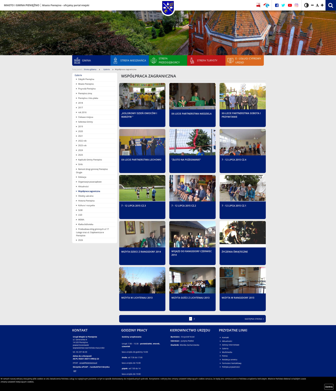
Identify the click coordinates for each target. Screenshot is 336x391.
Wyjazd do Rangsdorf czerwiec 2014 (191, 253)
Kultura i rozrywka (86, 205)
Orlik (80, 164)
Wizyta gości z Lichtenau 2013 (190, 297)
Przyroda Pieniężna (87, 88)
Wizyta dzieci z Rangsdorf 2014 (141, 251)
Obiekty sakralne (85, 196)
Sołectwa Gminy (85, 121)
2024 (80, 150)
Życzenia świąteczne (235, 251)
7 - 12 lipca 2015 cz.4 (234, 159)
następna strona (254, 319)
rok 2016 (82, 112)
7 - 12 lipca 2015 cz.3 (133, 205)
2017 (80, 107)
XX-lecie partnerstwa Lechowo (141, 159)
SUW (80, 210)
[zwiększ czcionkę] (322, 5)
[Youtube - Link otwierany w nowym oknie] (290, 5)
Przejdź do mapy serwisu (17, 81)
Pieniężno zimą (85, 93)
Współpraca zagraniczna (89, 191)
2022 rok (82, 140)
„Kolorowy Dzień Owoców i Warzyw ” (139, 115)
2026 (80, 240)
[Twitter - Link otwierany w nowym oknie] (283, 5)
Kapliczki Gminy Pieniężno (90, 159)
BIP (75, 371)
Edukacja (82, 177)
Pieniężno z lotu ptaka (88, 98)
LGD (80, 215)
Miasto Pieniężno (86, 84)
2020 (80, 131)
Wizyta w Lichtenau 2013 (137, 297)
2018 (80, 102)
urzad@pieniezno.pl (88, 363)
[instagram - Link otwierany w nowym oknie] (296, 5)
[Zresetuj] (317, 5)
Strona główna (90, 69)
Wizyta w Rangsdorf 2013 (238, 297)
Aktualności (83, 186)
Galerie (106, 69)
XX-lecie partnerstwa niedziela (191, 113)
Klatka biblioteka (85, 224)
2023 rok (82, 145)
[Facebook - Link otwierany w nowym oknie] (277, 5)
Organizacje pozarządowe (89, 181)
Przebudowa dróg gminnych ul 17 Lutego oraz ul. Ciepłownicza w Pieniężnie (92, 232)
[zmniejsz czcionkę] (312, 5)
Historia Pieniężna (86, 200)
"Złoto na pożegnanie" (186, 159)
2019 (80, 126)
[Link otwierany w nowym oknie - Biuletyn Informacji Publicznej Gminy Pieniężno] (258, 5)
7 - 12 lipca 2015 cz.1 (234, 205)
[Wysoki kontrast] (306, 5)
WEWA (81, 219)
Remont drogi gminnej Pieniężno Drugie (92, 171)
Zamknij (328, 387)
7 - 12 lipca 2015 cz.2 (183, 205)
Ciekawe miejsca (85, 117)
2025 (80, 155)
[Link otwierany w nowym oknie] (266, 5)
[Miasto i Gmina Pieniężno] (168, 5)
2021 (80, 136)
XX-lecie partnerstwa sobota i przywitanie (241, 115)
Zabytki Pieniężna (86, 79)
